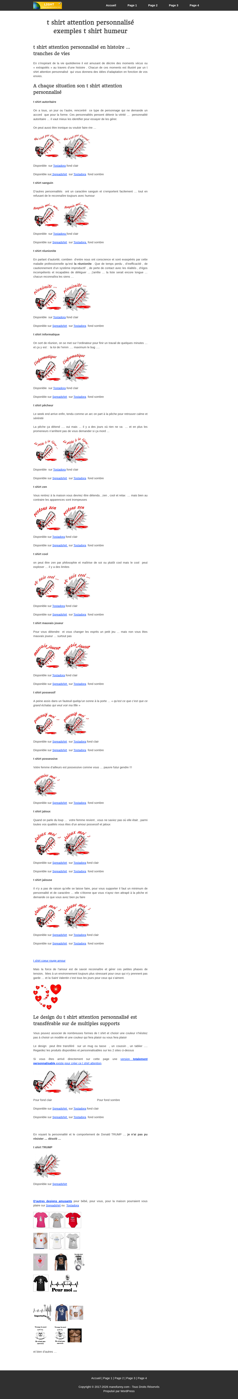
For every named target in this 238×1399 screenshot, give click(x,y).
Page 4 (194, 5)
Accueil (111, 5)
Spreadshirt (59, 174)
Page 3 (173, 5)
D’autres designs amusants (52, 1201)
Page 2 (152, 5)
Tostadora (59, 165)
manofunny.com (119, 1386)
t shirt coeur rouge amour (49, 960)
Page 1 (132, 5)
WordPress (127, 1391)
